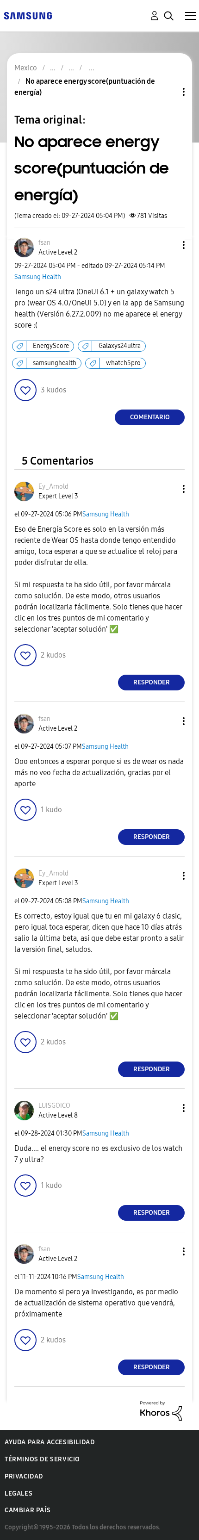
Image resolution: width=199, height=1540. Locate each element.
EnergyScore (51, 346)
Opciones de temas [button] (168, 92)
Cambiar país (27, 1510)
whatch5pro (123, 363)
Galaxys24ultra (120, 346)
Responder (151, 682)
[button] (168, 245)
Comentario (150, 417)
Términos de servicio (42, 1459)
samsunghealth (54, 363)
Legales (18, 1493)
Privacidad (24, 1476)
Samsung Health (37, 277)
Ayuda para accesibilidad (49, 1442)
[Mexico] (28, 15)
